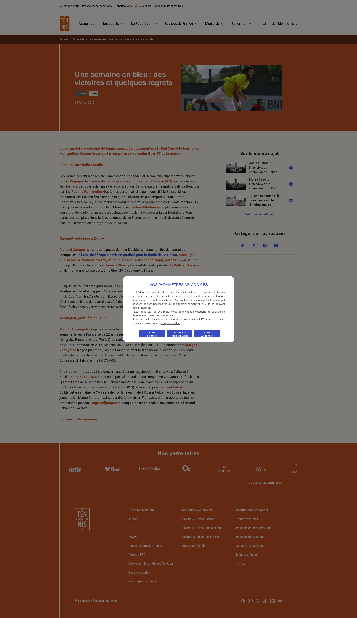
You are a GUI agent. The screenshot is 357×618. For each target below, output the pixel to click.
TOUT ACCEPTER (207, 334)
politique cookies (170, 323)
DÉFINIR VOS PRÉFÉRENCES (180, 334)
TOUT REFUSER (152, 334)
